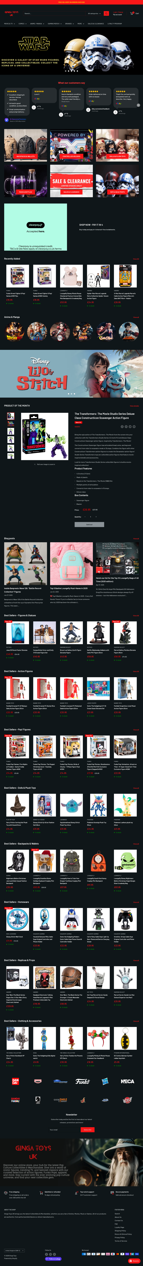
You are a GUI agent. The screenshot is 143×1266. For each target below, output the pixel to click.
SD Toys (8, 647)
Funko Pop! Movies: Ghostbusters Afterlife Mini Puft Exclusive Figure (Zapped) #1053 (98, 766)
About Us (118, 1217)
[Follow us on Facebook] (46, 1254)
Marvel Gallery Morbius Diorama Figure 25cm (125, 651)
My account (117, 14)
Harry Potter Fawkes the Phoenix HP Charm (71, 1057)
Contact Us (119, 1220)
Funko (8, 761)
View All (136, 259)
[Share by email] (134, 426)
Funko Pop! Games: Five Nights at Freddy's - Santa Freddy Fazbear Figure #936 (16, 766)
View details (134, 406)
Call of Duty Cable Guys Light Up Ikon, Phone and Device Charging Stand (98, 939)
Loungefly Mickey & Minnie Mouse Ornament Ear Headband (98, 1057)
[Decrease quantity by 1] (85, 517)
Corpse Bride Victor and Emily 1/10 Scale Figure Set (43, 651)
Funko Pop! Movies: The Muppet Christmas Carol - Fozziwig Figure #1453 (44, 766)
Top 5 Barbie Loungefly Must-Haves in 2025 (69, 588)
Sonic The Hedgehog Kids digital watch (44, 1057)
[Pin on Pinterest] (126, 426)
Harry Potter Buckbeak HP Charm (15, 1057)
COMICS (21, 24)
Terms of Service (121, 1241)
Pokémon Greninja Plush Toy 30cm (96, 824)
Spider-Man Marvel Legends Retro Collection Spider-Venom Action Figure (97, 295)
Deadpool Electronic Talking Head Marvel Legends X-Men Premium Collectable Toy (43, 997)
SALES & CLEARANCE (96, 24)
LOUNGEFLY (63, 290)
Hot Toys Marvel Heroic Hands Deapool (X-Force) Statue (97, 996)
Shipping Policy (120, 1231)
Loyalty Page (119, 1227)
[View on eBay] (37, 98)
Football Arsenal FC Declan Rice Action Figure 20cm (44, 707)
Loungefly (37, 875)
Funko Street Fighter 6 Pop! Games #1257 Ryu (15, 294)
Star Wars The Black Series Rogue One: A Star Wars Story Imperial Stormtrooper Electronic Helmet (16, 998)
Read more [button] (66, 101)
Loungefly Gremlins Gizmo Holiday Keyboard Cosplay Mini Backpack (43, 880)
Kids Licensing (11, 934)
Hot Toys (90, 992)
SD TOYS (89, 647)
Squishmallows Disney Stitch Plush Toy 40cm (70, 824)
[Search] (106, 13)
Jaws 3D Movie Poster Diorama (16, 650)
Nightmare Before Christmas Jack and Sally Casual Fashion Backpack (16, 880)
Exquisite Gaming (39, 934)
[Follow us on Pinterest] (54, 1254)
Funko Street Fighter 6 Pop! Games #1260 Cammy (42, 294)
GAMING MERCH (53, 24)
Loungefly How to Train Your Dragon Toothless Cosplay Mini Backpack (70, 880)
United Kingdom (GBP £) (12, 1250)
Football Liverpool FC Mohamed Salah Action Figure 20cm (71, 707)
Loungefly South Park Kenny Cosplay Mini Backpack (96, 879)
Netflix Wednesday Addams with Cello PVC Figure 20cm (98, 651)
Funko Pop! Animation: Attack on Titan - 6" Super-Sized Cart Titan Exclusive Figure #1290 (125, 766)
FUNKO (8, 290)
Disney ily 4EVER (38, 820)
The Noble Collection (13, 1053)
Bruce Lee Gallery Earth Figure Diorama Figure (70, 651)
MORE (80, 24)
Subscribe (87, 1130)
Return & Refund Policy (123, 1234)
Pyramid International (121, 1053)
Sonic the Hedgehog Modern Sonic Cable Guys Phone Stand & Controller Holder (71, 939)
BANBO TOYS (10, 703)
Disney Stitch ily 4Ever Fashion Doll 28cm (43, 824)
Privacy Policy (120, 1237)
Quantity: (78, 517)
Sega (35, 1053)
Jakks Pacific (91, 703)
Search (117, 1214)
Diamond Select (65, 647)
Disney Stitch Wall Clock (14, 937)
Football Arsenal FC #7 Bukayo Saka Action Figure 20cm (16, 707)
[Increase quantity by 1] (96, 517)
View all (136, 317)
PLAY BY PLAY (10, 820)
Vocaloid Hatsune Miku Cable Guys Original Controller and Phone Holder (43, 939)
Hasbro (8, 992)
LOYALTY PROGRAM (115, 24)
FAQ (116, 1224)
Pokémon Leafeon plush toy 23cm (123, 824)
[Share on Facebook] (122, 426)
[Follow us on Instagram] (50, 1254)
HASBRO (89, 290)
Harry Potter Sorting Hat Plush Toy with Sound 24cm (16, 824)
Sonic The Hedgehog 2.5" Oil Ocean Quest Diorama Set (96, 707)
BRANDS (68, 24)
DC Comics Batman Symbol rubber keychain (123, 1057)
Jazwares (63, 820)
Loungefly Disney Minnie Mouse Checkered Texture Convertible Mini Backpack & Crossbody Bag (71, 295)
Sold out (89, 524)
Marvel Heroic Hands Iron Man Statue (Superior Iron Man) (124, 996)
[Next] (139, 286)
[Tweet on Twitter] (130, 426)
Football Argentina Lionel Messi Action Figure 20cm (125, 707)
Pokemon (90, 820)
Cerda (8, 875)
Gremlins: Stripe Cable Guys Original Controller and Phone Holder (124, 939)
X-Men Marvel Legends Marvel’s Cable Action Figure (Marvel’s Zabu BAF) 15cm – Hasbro (125, 295)
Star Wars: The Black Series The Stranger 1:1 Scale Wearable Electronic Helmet (71, 997)
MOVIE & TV (8, 24)
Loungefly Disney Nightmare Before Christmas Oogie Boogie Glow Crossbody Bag (124, 880)
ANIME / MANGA (36, 24)
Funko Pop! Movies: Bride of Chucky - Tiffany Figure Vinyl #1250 (70, 766)
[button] (4, 105)
